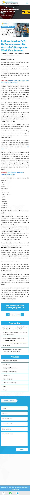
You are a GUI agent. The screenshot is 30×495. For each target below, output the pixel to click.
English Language (7, 379)
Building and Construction (10, 368)
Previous (12, 315)
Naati (4, 386)
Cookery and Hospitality (9, 371)
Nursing (4, 390)
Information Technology (9, 382)
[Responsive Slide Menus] (9, 2)
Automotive (5, 364)
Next (19, 315)
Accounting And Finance (9, 360)
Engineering (5, 375)
